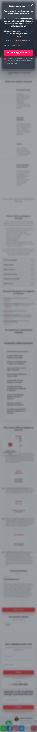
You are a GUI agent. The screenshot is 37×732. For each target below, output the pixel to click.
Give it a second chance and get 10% (18, 53)
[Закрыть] (32, 5)
